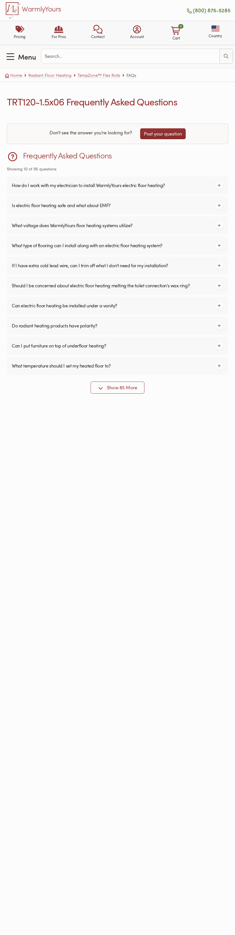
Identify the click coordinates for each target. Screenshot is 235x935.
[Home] (13, 10)
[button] (97, 33)
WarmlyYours (41, 9)
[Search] (226, 56)
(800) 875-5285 (211, 10)
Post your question (163, 134)
